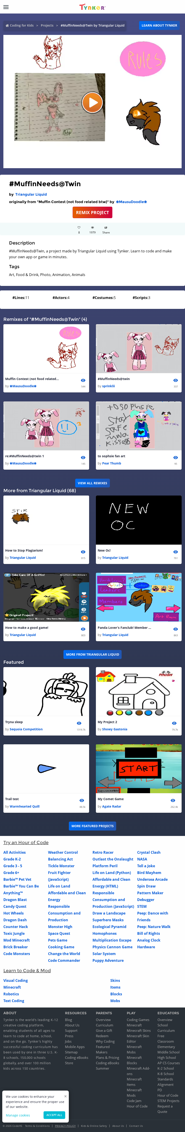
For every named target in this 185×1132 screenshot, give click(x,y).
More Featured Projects (93, 826)
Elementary (166, 1046)
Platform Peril (105, 865)
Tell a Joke (146, 865)
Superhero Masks (108, 919)
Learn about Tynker (159, 25)
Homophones (104, 933)
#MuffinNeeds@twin (114, 379)
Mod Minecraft (16, 940)
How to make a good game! (26, 627)
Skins (115, 980)
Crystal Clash (149, 852)
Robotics (11, 994)
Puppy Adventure (108, 960)
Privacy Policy (65, 1125)
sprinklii (108, 386)
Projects (47, 25)
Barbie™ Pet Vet (17, 879)
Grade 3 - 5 (12, 865)
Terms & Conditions (37, 1125)
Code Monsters (16, 953)
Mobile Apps (75, 1046)
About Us (72, 1025)
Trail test (12, 799)
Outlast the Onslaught (112, 859)
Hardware (146, 946)
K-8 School (165, 1073)
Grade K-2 (12, 859)
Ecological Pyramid (109, 926)
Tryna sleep (14, 722)
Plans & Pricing (107, 1057)
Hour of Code (137, 1106)
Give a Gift (104, 1030)
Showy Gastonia (114, 729)
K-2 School (165, 1068)
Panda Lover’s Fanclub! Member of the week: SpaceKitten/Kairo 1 (125, 627)
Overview (103, 1019)
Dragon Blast (15, 899)
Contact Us (136, 1125)
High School (166, 1057)
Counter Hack (15, 926)
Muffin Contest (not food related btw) (32, 379)
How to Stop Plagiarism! (24, 550)
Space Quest (59, 933)
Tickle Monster (61, 865)
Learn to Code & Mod (27, 970)
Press (69, 1036)
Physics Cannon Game (112, 946)
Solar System (104, 953)
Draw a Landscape (108, 913)
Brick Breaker (15, 946)
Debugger (145, 899)
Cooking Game (61, 946)
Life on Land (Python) (111, 872)
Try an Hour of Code (26, 842)
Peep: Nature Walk (154, 926)
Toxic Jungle (14, 933)
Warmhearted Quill (24, 806)
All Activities (14, 852)
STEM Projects (168, 1100)
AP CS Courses (168, 1063)
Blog (68, 1019)
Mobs (115, 1000)
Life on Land (59, 886)
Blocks (116, 994)
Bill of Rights (148, 933)
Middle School (168, 1052)
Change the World (64, 953)
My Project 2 (107, 722)
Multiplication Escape (111, 940)
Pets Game (57, 940)
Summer (102, 1068)
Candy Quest (14, 906)
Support (71, 1030)
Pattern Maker (150, 892)
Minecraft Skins (139, 1030)
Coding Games (138, 1019)
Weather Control (63, 852)
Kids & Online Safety (94, 1125)
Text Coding (13, 1000)
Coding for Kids (22, 25)
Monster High (60, 926)
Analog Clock (148, 940)
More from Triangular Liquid (92, 654)
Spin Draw (146, 886)
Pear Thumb (111, 463)
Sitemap (71, 1052)
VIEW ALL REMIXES (92, 483)
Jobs (68, 1041)
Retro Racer (102, 852)
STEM (142, 906)
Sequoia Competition (26, 729)
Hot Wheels (13, 913)
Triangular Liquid (31, 194)
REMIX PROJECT (92, 212)
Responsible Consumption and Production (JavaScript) (113, 899)
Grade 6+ (11, 872)
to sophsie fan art (111, 456)
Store (69, 1063)
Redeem (102, 1036)
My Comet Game (111, 799)
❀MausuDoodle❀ (131, 202)
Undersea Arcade (152, 879)
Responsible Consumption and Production (64, 913)
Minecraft (12, 987)
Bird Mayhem (149, 872)
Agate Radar (111, 806)
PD (159, 1090)
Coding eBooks (76, 1057)
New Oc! (104, 550)
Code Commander (64, 960)
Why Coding (105, 1041)
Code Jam (134, 1100)
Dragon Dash (15, 919)
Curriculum (104, 1025)
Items (115, 987)
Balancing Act (60, 859)
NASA (142, 859)
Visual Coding (15, 980)
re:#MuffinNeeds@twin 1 (24, 456)
